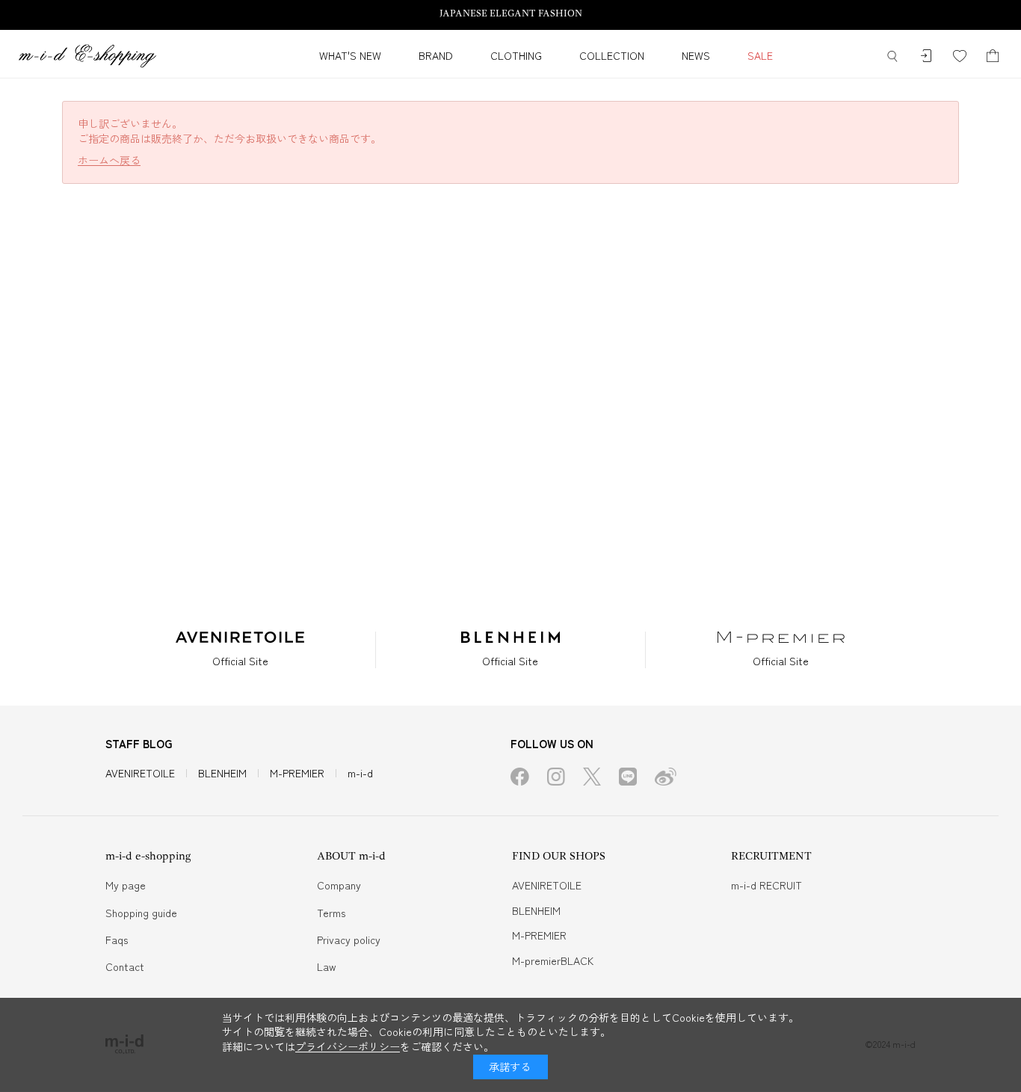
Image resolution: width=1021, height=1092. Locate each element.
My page (125, 884)
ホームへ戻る (109, 160)
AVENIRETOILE (140, 772)
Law (326, 966)
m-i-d (360, 772)
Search (892, 56)
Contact (124, 966)
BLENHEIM (222, 772)
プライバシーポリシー (347, 1046)
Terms (331, 912)
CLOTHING (516, 55)
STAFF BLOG (139, 743)
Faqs (116, 939)
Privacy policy (348, 939)
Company (339, 884)
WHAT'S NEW (350, 55)
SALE (760, 55)
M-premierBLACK (552, 960)
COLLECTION (611, 55)
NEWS (696, 55)
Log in (925, 56)
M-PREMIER (297, 772)
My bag (993, 56)
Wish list (959, 56)
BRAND (436, 55)
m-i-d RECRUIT (766, 884)
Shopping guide (141, 912)
